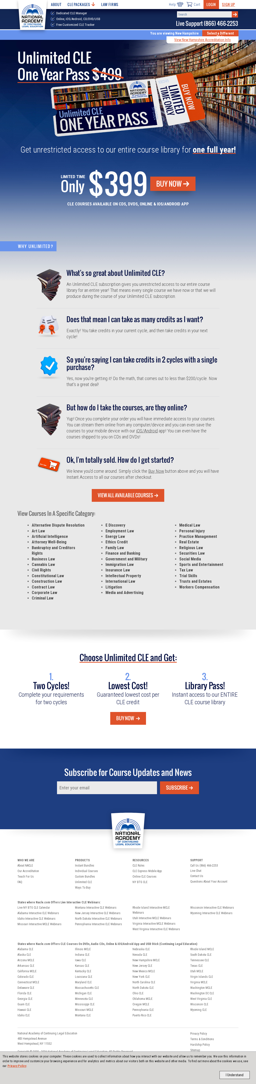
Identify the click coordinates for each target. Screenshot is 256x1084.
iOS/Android (147, 431)
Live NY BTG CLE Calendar (34, 907)
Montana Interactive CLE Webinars (95, 907)
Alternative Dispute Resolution (58, 525)
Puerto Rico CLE (142, 1015)
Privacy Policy (17, 1066)
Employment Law (120, 531)
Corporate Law (44, 592)
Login (211, 4)
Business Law (43, 559)
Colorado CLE (26, 977)
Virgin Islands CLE (201, 977)
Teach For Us (26, 876)
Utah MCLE (196, 971)
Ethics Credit (117, 542)
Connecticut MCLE (28, 982)
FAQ (20, 882)
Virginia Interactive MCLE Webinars (154, 923)
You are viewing (174, 33)
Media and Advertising (125, 592)
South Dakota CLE (201, 954)
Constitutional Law (48, 575)
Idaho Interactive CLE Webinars (37, 918)
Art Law (38, 531)
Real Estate (189, 542)
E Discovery (115, 525)
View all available (125, 495)
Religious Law (191, 547)
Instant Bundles (84, 865)
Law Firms (109, 4)
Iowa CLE (80, 960)
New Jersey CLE (142, 966)
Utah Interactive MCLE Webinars (151, 918)
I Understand (235, 1075)
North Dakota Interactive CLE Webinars (98, 918)
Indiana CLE (82, 954)
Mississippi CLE (84, 1004)
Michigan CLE (83, 993)
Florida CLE (25, 993)
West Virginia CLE (201, 999)
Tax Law (186, 570)
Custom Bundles (85, 876)
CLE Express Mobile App (147, 871)
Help (172, 5)
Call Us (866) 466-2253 (204, 865)
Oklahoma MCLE (142, 999)
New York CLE (141, 977)
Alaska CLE (24, 954)
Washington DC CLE (202, 993)
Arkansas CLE (26, 966)
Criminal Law (43, 598)
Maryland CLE (83, 982)
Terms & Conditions (202, 1039)
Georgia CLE (25, 999)
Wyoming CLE (198, 1010)
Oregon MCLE (140, 1004)
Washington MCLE (201, 988)
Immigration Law (120, 564)
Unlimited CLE (83, 882)
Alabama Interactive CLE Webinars (38, 913)
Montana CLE (83, 1015)
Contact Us (196, 876)
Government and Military (126, 559)
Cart (197, 5)
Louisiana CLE (83, 977)
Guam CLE (24, 1004)
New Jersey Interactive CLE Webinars (97, 913)
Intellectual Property (123, 575)
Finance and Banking (123, 553)
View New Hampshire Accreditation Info (202, 40)
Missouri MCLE (84, 1010)
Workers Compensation (199, 587)
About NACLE (25, 865)
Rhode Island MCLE (202, 949)
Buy (169, 184)
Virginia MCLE (199, 982)
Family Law (115, 547)
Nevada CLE (139, 954)
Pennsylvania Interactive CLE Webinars (98, 924)
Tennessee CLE (199, 960)
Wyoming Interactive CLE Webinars (211, 913)
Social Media (190, 559)
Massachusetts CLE (87, 988)
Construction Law (47, 581)
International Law (120, 581)
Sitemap (195, 1050)
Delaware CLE (26, 988)
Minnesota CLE (84, 999)
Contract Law (43, 587)
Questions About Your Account (208, 881)
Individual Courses (86, 871)
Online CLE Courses (144, 876)
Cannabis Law (43, 564)
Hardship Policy (200, 1044)
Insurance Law (118, 570)
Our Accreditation (28, 871)
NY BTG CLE (140, 882)
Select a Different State (220, 35)
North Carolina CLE (143, 982)
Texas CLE (196, 966)
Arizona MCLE (26, 960)
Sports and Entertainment (201, 564)
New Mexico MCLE (143, 971)
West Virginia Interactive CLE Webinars (156, 929)
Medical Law (189, 525)
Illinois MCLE (83, 949)
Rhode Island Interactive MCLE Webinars (151, 910)
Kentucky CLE (83, 971)
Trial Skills (188, 575)
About (56, 4)
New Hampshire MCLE (146, 960)
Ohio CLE (138, 993)
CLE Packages (79, 4)
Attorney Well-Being (49, 542)
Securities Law (192, 553)
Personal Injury (192, 531)
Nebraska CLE (141, 949)
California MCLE (27, 971)
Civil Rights (41, 570)
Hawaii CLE (24, 1010)
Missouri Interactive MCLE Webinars (40, 924)
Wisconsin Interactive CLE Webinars (212, 907)
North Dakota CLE (143, 988)
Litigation (114, 587)
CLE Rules (138, 865)
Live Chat (195, 871)
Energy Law (115, 536)
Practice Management (198, 536)
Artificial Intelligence (50, 536)
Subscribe (177, 787)
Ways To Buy (82, 887)
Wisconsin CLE (199, 1004)
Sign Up (228, 4)
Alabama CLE (25, 949)
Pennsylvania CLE (143, 1010)
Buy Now (156, 471)
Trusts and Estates (195, 581)
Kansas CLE (82, 966)
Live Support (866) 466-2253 (207, 23)
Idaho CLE (24, 1015)
